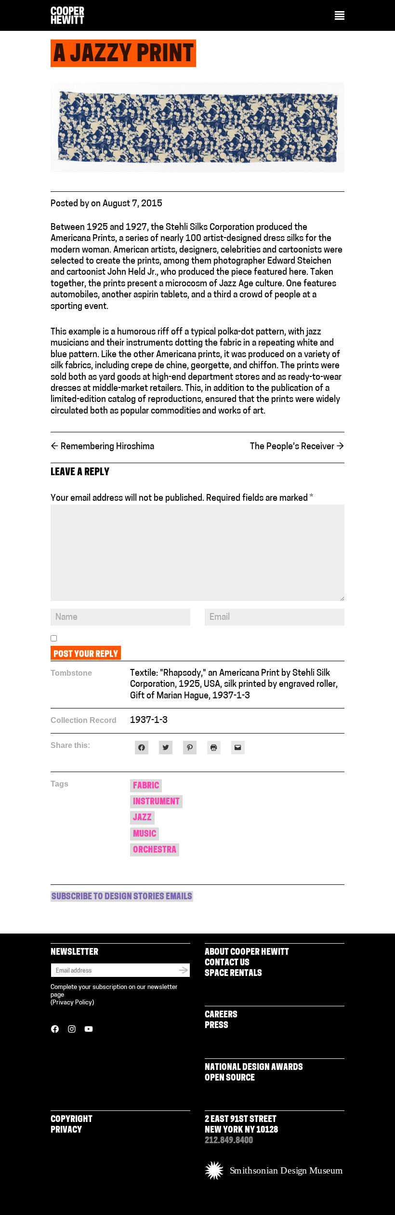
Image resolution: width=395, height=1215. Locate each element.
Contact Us (227, 963)
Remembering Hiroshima (102, 447)
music (144, 834)
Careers (221, 1015)
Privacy (66, 1130)
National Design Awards (254, 1068)
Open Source (230, 1078)
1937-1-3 (149, 721)
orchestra (154, 850)
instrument (156, 802)
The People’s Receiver (297, 447)
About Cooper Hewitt (247, 952)
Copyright (71, 1120)
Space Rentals (233, 974)
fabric (146, 786)
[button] (339, 16)
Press (216, 1026)
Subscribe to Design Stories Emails (122, 897)
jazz (142, 818)
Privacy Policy (72, 1003)
